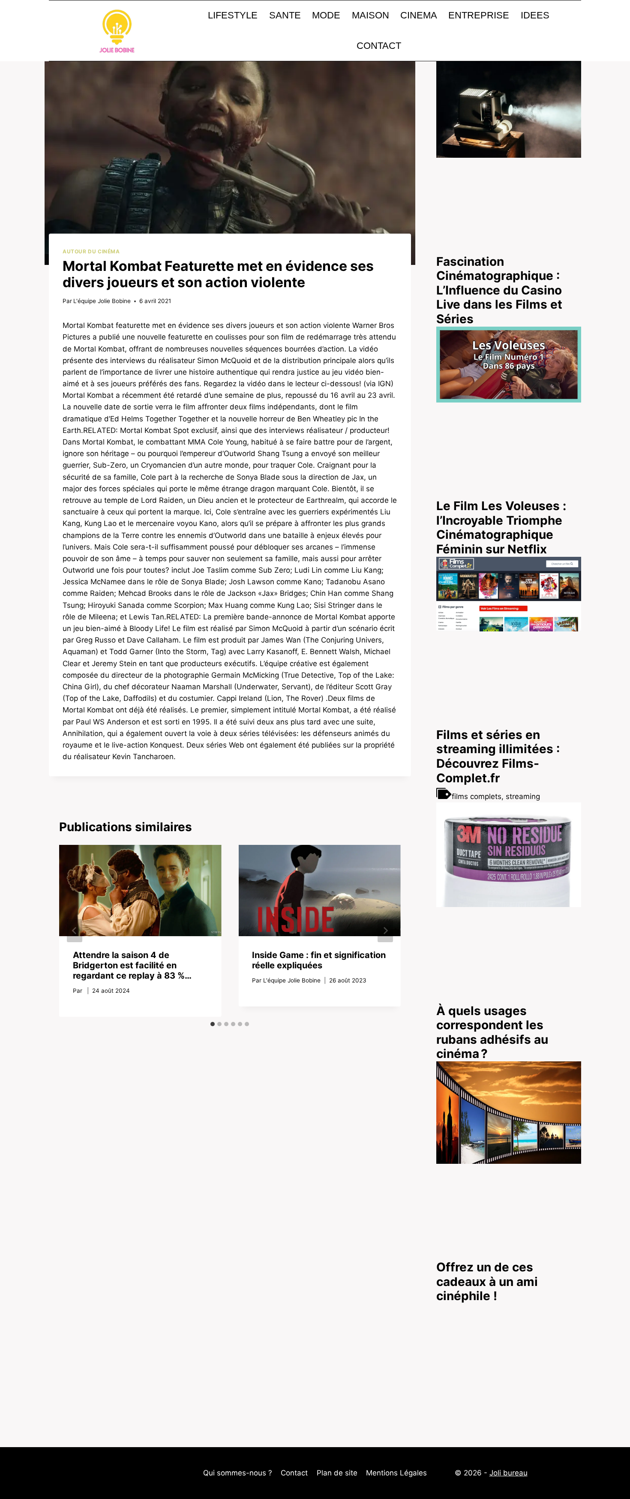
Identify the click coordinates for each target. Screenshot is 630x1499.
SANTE (285, 15)
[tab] (212, 1024)
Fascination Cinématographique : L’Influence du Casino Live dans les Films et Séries (499, 290)
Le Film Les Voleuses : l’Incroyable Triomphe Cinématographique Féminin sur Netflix (501, 527)
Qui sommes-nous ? (237, 1473)
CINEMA (418, 15)
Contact (294, 1473)
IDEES (535, 15)
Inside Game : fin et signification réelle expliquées (319, 960)
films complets (476, 796)
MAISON (370, 15)
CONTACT (379, 45)
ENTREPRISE (478, 15)
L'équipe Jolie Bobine (102, 300)
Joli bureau (508, 1473)
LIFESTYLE (233, 15)
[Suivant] (385, 930)
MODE (326, 15)
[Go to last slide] (74, 930)
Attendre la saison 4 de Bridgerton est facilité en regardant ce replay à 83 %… (132, 965)
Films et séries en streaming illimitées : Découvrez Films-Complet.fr (498, 756)
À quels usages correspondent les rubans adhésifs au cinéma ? (492, 1032)
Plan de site (337, 1473)
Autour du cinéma (91, 251)
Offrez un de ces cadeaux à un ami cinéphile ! (487, 1281)
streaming (523, 796)
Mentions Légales (396, 1473)
